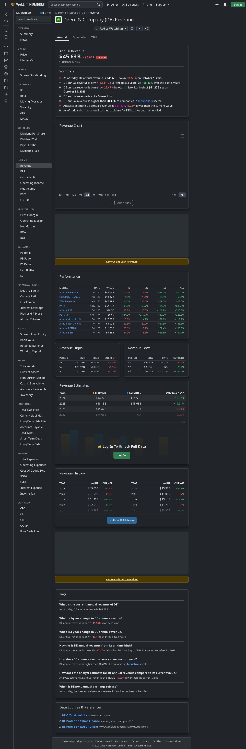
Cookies (157, 741)
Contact (89, 741)
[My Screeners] (5, 30)
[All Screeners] (5, 46)
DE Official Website (74, 715)
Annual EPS (65, 310)
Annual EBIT (66, 332)
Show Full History (123, 520)
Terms (135, 741)
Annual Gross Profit (70, 319)
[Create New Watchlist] (5, 20)
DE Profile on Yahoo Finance (81, 721)
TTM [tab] (94, 37)
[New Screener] (5, 14)
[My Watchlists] (5, 37)
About (124, 741)
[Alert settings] (139, 28)
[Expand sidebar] (6, 4)
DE (83, 13)
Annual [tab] (62, 37)
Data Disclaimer (173, 741)
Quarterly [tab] (79, 37)
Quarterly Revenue (70, 297)
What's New (103, 741)
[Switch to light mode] (217, 5)
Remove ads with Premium (122, 261)
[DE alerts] (132, 28)
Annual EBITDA (67, 328)
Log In (122, 455)
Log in (238, 4)
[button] (162, 4)
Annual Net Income (70, 323)
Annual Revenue (68, 292)
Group (48, 12)
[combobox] (75, 4)
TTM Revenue (67, 301)
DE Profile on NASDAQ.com (80, 727)
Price (62, 305)
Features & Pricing (72, 741)
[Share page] (147, 28)
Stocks (73, 13)
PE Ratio (63, 314)
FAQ (115, 741)
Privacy (145, 741)
